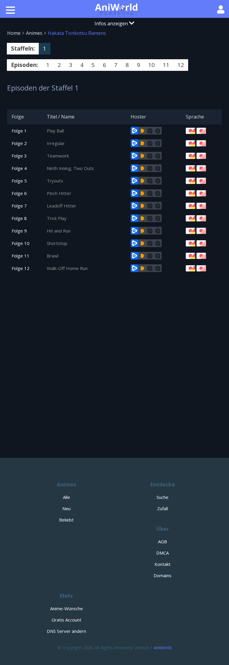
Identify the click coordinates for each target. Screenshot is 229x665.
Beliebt (66, 520)
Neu (66, 508)
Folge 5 (19, 181)
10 (151, 65)
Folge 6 (19, 193)
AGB (162, 541)
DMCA (162, 553)
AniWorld (162, 647)
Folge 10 (21, 243)
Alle (66, 497)
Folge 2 (19, 143)
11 (166, 65)
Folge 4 (19, 168)
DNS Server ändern (66, 631)
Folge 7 (19, 206)
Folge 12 (21, 268)
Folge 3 (19, 156)
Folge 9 (19, 231)
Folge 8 (19, 218)
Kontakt (162, 564)
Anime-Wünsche (66, 608)
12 (180, 65)
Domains (162, 575)
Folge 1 (19, 131)
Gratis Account (66, 620)
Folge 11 (21, 256)
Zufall (162, 508)
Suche (162, 497)
